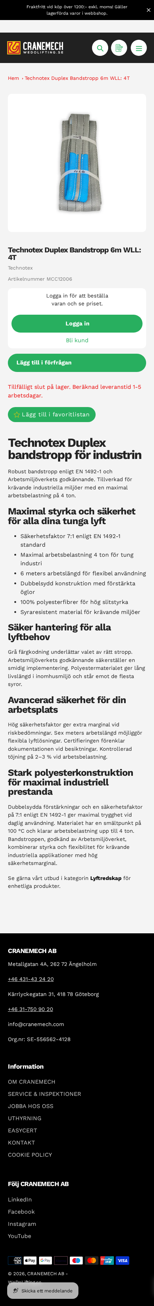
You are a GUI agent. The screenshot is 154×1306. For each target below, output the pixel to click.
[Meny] (139, 48)
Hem (13, 78)
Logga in (78, 323)
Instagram (22, 1223)
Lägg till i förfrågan (44, 362)
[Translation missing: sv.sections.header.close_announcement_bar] (148, 10)
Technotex (20, 268)
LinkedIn (20, 1199)
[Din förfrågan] (119, 48)
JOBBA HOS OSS (30, 1106)
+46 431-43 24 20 (31, 979)
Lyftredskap (105, 878)
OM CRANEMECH (32, 1081)
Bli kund (77, 340)
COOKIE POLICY (30, 1154)
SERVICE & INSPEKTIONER (44, 1093)
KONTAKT (21, 1142)
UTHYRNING (25, 1118)
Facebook (21, 1211)
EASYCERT (22, 1130)
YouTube (19, 1236)
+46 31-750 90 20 (30, 1009)
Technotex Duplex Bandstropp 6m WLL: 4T (77, 78)
